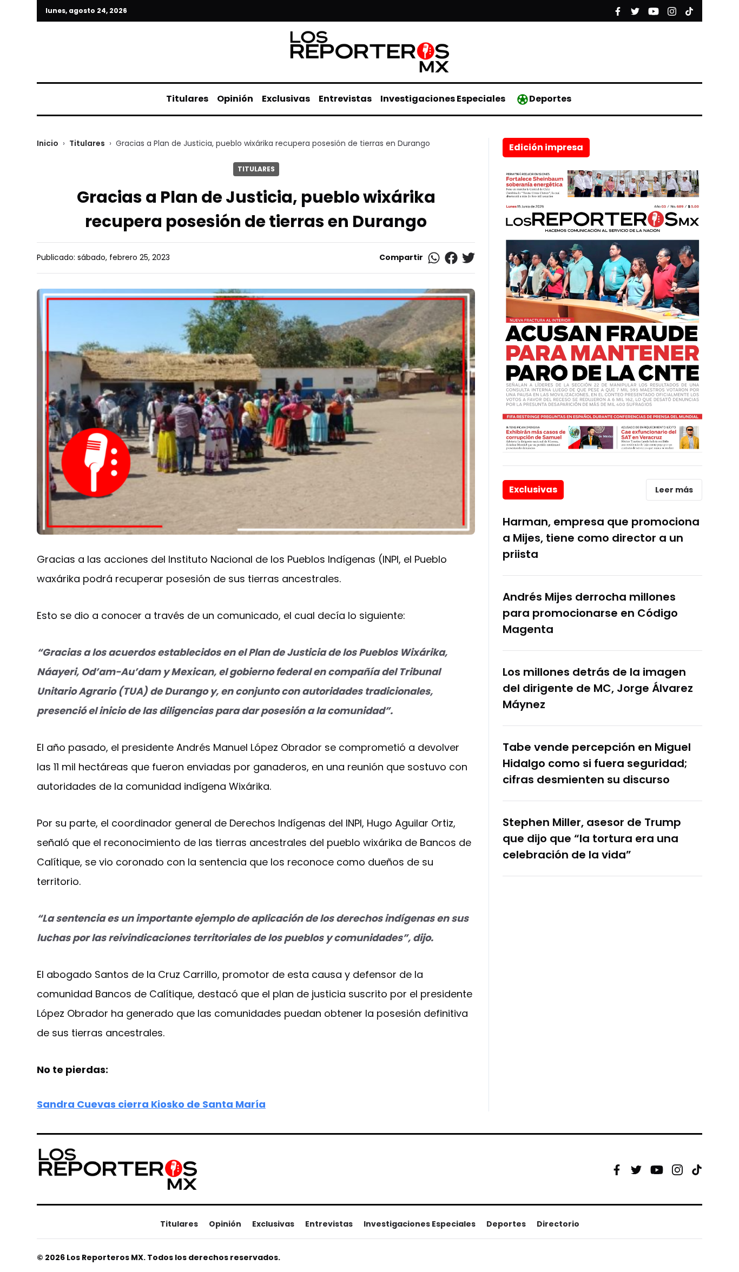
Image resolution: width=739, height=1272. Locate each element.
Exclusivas (286, 98)
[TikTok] (696, 1169)
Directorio (558, 1223)
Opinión (235, 98)
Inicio (47, 143)
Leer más (674, 489)
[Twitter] (636, 1169)
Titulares (187, 98)
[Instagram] (677, 1169)
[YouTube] (656, 1169)
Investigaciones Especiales (442, 98)
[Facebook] (616, 1169)
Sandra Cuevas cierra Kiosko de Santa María (151, 1104)
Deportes (550, 98)
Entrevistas (345, 98)
